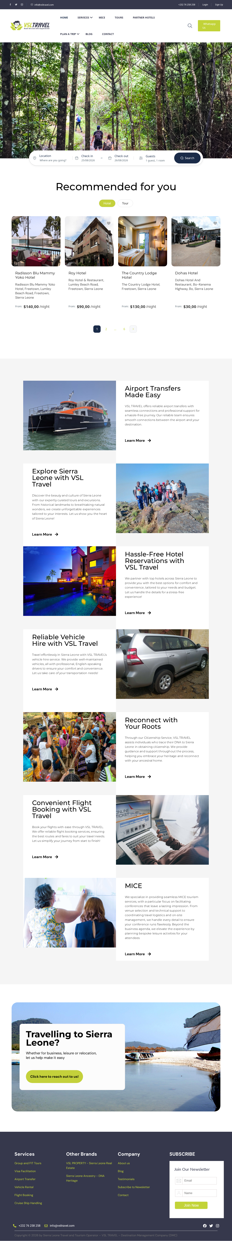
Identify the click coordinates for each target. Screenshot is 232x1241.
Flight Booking (23, 1195)
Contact (108, 34)
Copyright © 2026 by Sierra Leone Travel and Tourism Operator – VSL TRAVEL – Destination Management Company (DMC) (95, 1235)
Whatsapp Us (209, 25)
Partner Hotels (144, 17)
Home (64, 17)
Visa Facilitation (25, 1171)
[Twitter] (211, 1226)
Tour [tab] (125, 203)
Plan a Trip (68, 34)
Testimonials (126, 1179)
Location (45, 156)
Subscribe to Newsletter (134, 1187)
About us (124, 1163)
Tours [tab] (122, 144)
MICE (102, 17)
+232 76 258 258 (186, 4)
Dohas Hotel (186, 273)
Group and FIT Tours (27, 1163)
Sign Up (219, 4)
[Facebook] (205, 1226)
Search (189, 158)
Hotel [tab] (109, 144)
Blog (89, 34)
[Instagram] (217, 1226)
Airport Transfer (25, 1179)
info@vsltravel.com (44, 4)
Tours (119, 17)
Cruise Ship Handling (28, 1203)
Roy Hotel (77, 273)
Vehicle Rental (24, 1187)
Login (205, 4)
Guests (150, 156)
